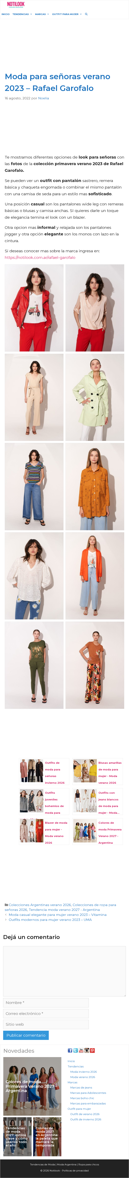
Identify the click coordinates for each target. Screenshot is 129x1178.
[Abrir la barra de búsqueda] (86, 14)
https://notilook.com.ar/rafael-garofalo (40, 257)
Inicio (6, 14)
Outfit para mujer (65, 14)
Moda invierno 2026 (83, 1071)
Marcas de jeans (81, 1087)
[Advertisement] (65, 47)
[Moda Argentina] (16, 5)
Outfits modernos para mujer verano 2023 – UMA (50, 920)
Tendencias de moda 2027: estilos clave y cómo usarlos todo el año (17, 1136)
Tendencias (20, 14)
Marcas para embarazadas (88, 1103)
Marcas (40, 14)
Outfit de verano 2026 (85, 1114)
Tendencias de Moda (42, 1164)
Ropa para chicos (88, 1164)
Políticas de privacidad (75, 1170)
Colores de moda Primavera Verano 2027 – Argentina (31, 1086)
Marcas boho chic (82, 1098)
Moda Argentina (51, 5)
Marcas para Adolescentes (88, 1092)
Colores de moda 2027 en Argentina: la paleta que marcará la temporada (47, 1136)
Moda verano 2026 (82, 1077)
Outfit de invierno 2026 (85, 1119)
